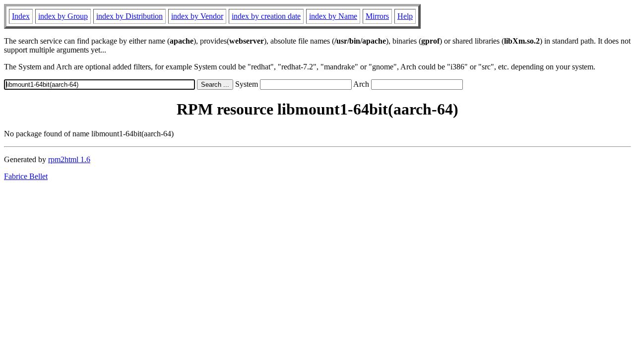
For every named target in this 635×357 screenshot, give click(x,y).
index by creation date (266, 16)
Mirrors (377, 16)
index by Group (63, 16)
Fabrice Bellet (26, 176)
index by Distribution (129, 16)
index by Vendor (197, 16)
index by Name (333, 16)
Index (21, 16)
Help (405, 16)
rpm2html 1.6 (69, 159)
